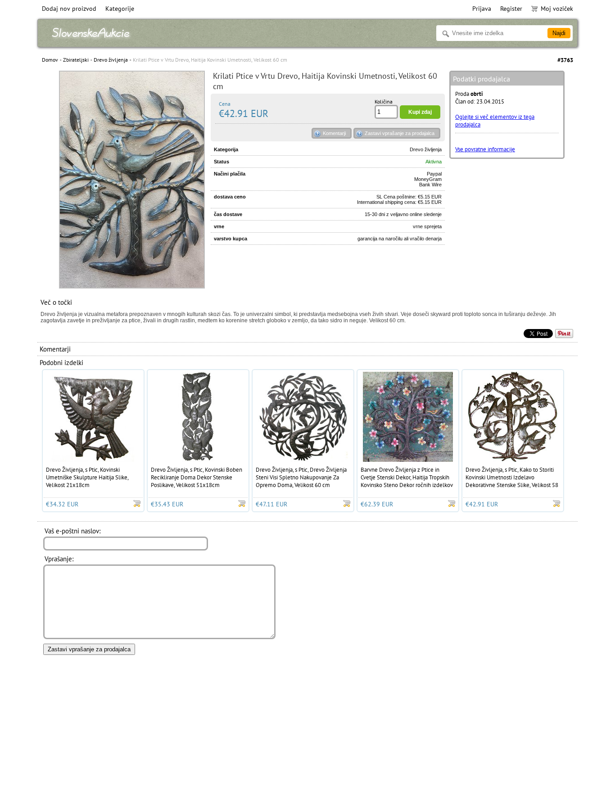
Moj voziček (557, 9)
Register (511, 9)
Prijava (481, 9)
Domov (50, 59)
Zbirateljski (76, 59)
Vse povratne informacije (485, 149)
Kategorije (119, 9)
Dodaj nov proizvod (69, 9)
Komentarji (334, 133)
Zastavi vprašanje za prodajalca (399, 133)
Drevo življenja (111, 59)
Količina (384, 101)
